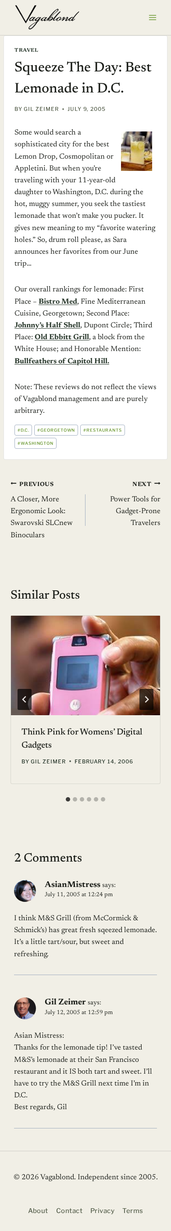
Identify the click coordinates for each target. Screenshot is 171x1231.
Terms (132, 1211)
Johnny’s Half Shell (47, 326)
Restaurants (102, 430)
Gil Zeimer (41, 109)
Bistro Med (58, 302)
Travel (26, 50)
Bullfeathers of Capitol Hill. (61, 361)
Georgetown (56, 430)
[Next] (146, 699)
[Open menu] (152, 17)
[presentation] (85, 665)
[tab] (68, 799)
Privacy (102, 1211)
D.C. (23, 430)
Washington (36, 443)
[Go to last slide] (25, 699)
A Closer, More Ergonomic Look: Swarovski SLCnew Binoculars (42, 510)
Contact (69, 1211)
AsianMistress (72, 885)
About (38, 1211)
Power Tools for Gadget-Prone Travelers (135, 504)
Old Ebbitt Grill (62, 337)
